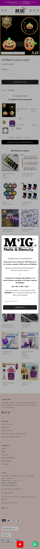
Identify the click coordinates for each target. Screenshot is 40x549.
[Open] (20, 544)
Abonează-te (20, 307)
